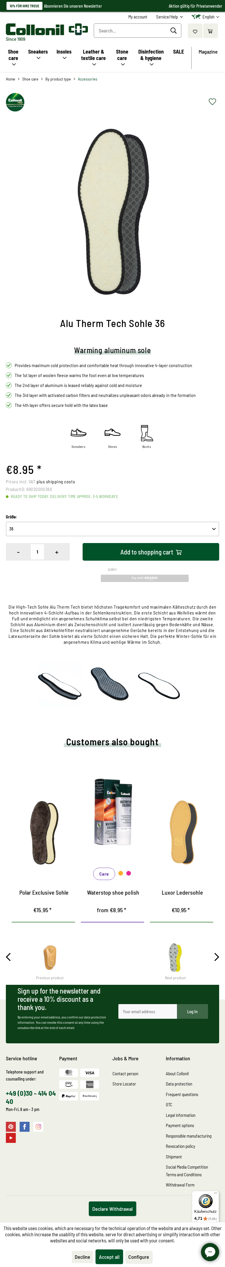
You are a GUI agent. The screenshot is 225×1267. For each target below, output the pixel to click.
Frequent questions (182, 1094)
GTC (169, 1104)
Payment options (180, 1125)
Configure (138, 1257)
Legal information (180, 1115)
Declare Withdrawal (112, 1209)
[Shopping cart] (210, 30)
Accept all (109, 1257)
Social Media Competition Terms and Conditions (187, 1170)
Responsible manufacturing (189, 1135)
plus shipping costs (56, 481)
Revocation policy (180, 1146)
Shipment (174, 1156)
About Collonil (177, 1073)
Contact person (125, 1073)
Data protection (179, 1083)
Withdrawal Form (180, 1184)
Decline (82, 1257)
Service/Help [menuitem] (167, 16)
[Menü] (215, 1194)
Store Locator (124, 1083)
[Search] (174, 30)
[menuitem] (138, 16)
